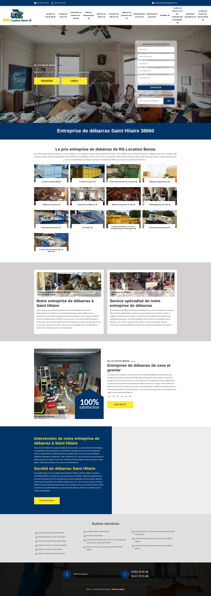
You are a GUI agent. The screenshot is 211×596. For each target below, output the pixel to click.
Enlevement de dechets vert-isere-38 (75, 15)
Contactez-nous (46, 501)
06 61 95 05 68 (60, 3)
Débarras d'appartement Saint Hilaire (51, 554)
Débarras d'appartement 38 (88, 15)
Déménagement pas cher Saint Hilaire (51, 537)
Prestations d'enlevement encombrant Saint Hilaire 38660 (153, 547)
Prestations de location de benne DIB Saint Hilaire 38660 (104, 548)
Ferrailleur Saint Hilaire (95, 536)
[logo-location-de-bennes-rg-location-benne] (17, 15)
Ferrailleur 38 (164, 15)
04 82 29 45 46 (43, 3)
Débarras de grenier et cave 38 (126, 15)
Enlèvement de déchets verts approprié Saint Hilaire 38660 (153, 540)
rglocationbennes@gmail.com (166, 3)
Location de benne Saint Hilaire (98, 531)
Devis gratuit (120, 405)
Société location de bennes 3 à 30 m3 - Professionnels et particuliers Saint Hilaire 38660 (106, 541)
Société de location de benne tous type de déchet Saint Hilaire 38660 (155, 533)
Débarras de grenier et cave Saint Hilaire (52, 545)
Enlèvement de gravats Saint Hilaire (51, 533)
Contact (74, 81)
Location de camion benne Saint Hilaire (52, 541)
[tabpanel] (142, 379)
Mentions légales (118, 589)
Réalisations (47, 81)
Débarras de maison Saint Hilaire (50, 549)
